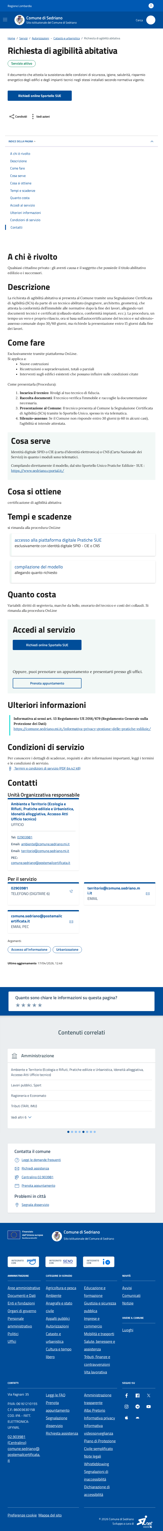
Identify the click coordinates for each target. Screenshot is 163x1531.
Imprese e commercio (93, 1322)
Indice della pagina (20, 141)
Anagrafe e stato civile (59, 1307)
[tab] (68, 1132)
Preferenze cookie (22, 1515)
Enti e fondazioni (21, 1303)
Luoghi (127, 1330)
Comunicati (131, 1295)
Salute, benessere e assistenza (99, 1345)
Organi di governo (22, 1311)
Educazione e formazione (94, 1291)
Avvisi (127, 1288)
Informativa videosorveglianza (98, 1429)
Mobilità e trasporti (99, 1334)
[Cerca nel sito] (150, 20)
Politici (13, 1334)
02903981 (24, 837)
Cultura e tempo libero (59, 1353)
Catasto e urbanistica (54, 1337)
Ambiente (53, 1295)
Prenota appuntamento (58, 1406)
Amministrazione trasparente (97, 1399)
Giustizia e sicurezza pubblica (100, 1307)
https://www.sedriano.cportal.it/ (37, 470)
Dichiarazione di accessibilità (97, 1490)
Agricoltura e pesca (61, 1288)
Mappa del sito (50, 1515)
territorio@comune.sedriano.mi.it (45, 850)
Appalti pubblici (58, 1318)
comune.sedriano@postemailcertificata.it (40, 862)
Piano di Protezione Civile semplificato (100, 1444)
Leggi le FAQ (55, 1395)
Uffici (12, 1341)
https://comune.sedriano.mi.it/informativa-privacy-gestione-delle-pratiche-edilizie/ (82, 729)
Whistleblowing (96, 1464)
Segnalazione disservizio (56, 1422)
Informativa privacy (99, 1418)
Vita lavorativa (95, 1372)
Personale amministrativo (20, 1322)
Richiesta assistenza (62, 1433)
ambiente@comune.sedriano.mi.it (45, 844)
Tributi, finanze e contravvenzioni (97, 1360)
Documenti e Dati (22, 1295)
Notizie (127, 1303)
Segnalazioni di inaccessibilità (96, 1475)
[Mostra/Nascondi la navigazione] (5, 19)
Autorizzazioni (57, 1326)
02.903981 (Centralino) (17, 1440)
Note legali (92, 1456)
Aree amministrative (24, 1288)
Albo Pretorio (94, 1410)
